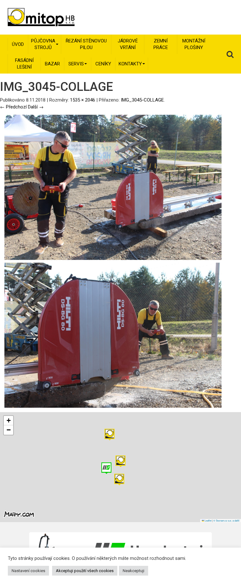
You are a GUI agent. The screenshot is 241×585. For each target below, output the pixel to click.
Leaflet (208, 520)
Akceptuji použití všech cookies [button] (85, 570)
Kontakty (130, 64)
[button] (109, 434)
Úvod (18, 44)
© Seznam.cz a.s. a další (226, 520)
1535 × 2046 (82, 100)
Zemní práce (160, 44)
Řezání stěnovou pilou (86, 44)
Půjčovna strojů (43, 44)
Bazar (52, 64)
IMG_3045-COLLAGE (142, 100)
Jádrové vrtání (128, 44)
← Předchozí (13, 107)
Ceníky (103, 64)
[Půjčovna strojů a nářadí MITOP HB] (32, 17)
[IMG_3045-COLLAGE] (113, 261)
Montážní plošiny (193, 44)
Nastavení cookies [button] (28, 570)
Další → (36, 107)
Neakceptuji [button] (133, 570)
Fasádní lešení (24, 64)
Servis (76, 64)
